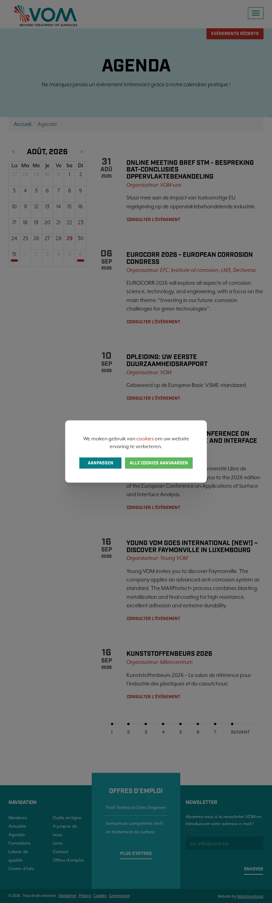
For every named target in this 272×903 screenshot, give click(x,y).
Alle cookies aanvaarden (159, 463)
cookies (145, 438)
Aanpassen (100, 463)
